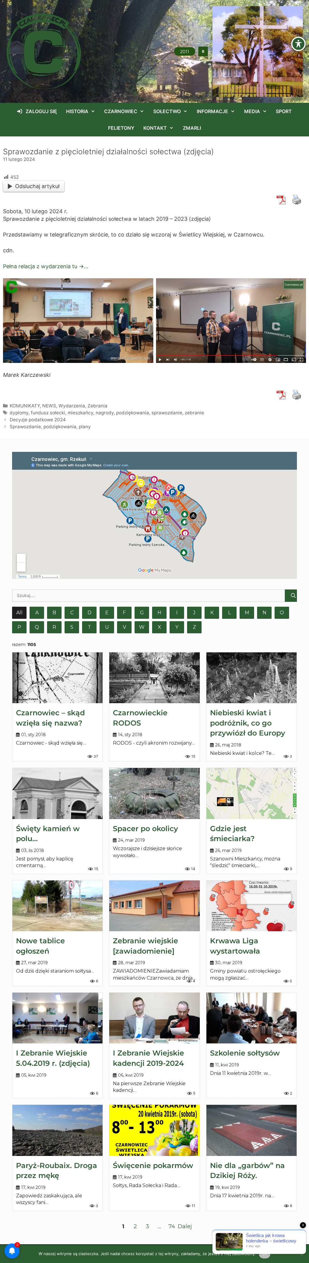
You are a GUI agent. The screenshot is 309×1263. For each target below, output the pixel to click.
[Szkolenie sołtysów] (251, 1018)
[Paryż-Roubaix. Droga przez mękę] (57, 1130)
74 (171, 1226)
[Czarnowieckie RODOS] (154, 677)
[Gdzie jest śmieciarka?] (251, 793)
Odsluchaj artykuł (37, 186)
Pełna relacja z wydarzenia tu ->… (45, 266)
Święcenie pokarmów (153, 1165)
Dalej (185, 1226)
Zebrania (97, 406)
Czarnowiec (120, 111)
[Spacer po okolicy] (154, 793)
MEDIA (252, 111)
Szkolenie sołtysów (245, 1053)
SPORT (284, 111)
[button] (203, 51)
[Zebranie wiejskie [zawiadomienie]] (154, 905)
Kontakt (155, 128)
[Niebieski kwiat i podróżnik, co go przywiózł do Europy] (251, 677)
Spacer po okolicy (145, 828)
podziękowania (132, 413)
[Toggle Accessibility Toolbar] (298, 44)
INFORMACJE (212, 111)
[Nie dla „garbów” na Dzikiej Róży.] (251, 1130)
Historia (77, 111)
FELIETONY (121, 128)
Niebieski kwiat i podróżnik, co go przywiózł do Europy (247, 722)
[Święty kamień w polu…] (57, 793)
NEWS (49, 406)
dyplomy (19, 413)
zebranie (194, 413)
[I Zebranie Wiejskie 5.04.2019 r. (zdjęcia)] (57, 1018)
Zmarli (192, 128)
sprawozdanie (166, 413)
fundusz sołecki (48, 413)
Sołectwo (167, 111)
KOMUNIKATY (25, 406)
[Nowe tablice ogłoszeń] (57, 905)
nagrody (105, 413)
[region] (257, 51)
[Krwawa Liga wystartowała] (251, 905)
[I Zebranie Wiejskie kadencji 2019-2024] (154, 1018)
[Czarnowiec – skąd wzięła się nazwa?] (57, 677)
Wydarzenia (72, 406)
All (19, 612)
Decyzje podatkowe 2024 (38, 420)
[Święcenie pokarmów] (154, 1130)
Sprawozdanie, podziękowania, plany (50, 426)
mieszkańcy (80, 413)
